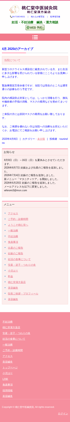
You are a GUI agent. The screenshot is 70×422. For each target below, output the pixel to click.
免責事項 (13, 242)
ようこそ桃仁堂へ (18, 224)
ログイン (63, 413)
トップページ (10, 367)
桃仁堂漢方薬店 (17, 282)
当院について (12, 60)
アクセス (13, 213)
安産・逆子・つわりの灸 (22, 264)
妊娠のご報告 (15, 253)
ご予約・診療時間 (18, 219)
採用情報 (8, 390)
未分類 (41, 138)
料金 (10, 276)
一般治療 (13, 230)
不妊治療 (13, 236)
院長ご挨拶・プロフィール (23, 293)
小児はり (13, 270)
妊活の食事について (19, 259)
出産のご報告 (15, 247)
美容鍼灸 (13, 287)
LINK (5, 379)
